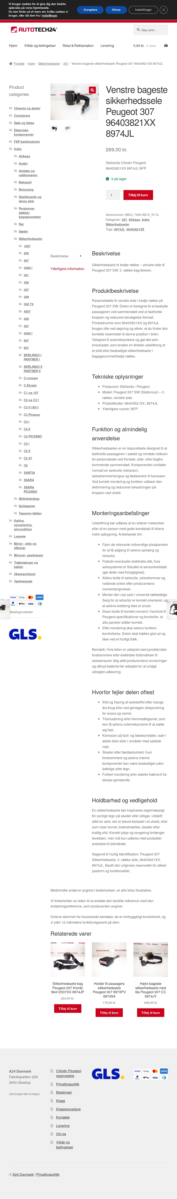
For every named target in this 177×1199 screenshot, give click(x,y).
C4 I (26, 421)
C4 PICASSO (33, 436)
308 (26, 297)
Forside (19, 63)
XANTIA (29, 472)
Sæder (23, 231)
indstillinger (49, 16)
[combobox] (150, 30)
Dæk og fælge (24, 123)
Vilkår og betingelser (40, 45)
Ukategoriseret (25, 574)
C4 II (27, 429)
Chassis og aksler (27, 108)
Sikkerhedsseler (49, 63)
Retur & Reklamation (78, 45)
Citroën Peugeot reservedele (68, 1073)
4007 (27, 311)
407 (26, 326)
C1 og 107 (31, 392)
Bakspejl (25, 182)
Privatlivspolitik (67, 1084)
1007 (27, 246)
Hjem (13, 45)
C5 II (27, 451)
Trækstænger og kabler (26, 564)
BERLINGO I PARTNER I (32, 357)
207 (26, 260)
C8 (26, 465)
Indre (31, 63)
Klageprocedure (68, 1109)
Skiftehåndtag (29, 498)
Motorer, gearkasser (28, 555)
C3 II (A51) (31, 407)
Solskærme (27, 506)
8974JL (119, 229)
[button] (92, 90)
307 (65, 63)
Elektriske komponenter (24, 132)
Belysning (26, 189)
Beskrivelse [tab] (59, 255)
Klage (60, 1100)
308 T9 (28, 304)
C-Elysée (30, 385)
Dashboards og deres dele (30, 199)
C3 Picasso (32, 414)
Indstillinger (143, 10)
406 (26, 318)
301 (26, 275)
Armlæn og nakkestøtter (28, 173)
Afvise (116, 10)
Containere (22, 115)
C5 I (26, 443)
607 (26, 340)
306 (26, 282)
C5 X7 (28, 458)
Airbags (134, 219)
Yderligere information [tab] (67, 268)
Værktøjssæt (23, 581)
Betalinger (64, 1092)
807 (26, 347)
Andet (23, 163)
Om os (61, 1133)
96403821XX (135, 229)
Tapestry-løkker (30, 513)
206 (26, 253)
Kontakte (63, 1117)
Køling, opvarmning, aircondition (23, 524)
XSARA (29, 480)
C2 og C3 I (31, 400)
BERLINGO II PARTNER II (33, 368)
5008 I (28, 333)
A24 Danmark (23, 1174)
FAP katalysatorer (27, 141)
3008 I (28, 268)
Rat (21, 224)
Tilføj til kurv (138, 194)
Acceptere (90, 10)
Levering (107, 45)
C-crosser (31, 378)
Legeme (20, 536)
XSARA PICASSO (30, 489)
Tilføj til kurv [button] (67, 1008)
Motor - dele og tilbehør (25, 545)
